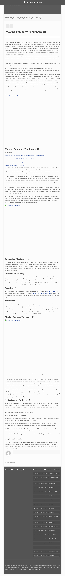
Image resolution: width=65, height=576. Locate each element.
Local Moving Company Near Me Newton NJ (44, 487)
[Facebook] (57, 571)
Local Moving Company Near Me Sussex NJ (44, 508)
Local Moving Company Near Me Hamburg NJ (44, 555)
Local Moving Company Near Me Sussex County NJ (46, 526)
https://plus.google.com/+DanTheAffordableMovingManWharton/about (21, 158)
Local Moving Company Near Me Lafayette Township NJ (46, 478)
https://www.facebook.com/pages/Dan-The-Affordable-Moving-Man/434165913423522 (25, 155)
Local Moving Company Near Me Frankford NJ (44, 543)
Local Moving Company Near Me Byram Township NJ (46, 538)
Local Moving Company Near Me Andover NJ (44, 530)
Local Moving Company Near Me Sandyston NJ (45, 495)
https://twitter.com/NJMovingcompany (14, 162)
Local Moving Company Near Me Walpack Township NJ (46, 517)
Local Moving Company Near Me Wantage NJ (44, 522)
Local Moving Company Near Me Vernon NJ (44, 512)
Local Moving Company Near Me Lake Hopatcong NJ (46, 473)
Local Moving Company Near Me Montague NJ (44, 483)
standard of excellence (51, 291)
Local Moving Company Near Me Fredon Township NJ (46, 547)
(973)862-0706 (8, 152)
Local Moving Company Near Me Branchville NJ (45, 534)
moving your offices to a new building (42, 293)
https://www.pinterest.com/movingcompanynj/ (15, 165)
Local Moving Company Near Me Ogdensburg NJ (45, 491)
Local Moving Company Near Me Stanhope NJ (44, 500)
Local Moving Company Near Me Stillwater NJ (44, 504)
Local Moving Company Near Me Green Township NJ (46, 551)
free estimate (42, 306)
